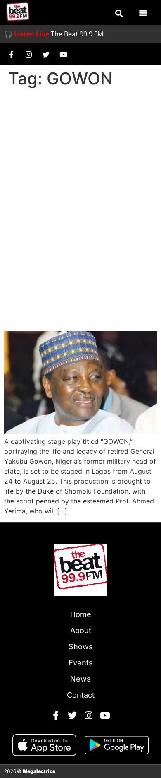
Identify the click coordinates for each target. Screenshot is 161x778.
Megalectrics (39, 771)
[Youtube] (63, 54)
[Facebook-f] (11, 54)
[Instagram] (28, 54)
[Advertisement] (80, 176)
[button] (119, 13)
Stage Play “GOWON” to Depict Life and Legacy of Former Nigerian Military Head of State (79, 292)
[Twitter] (46, 54)
